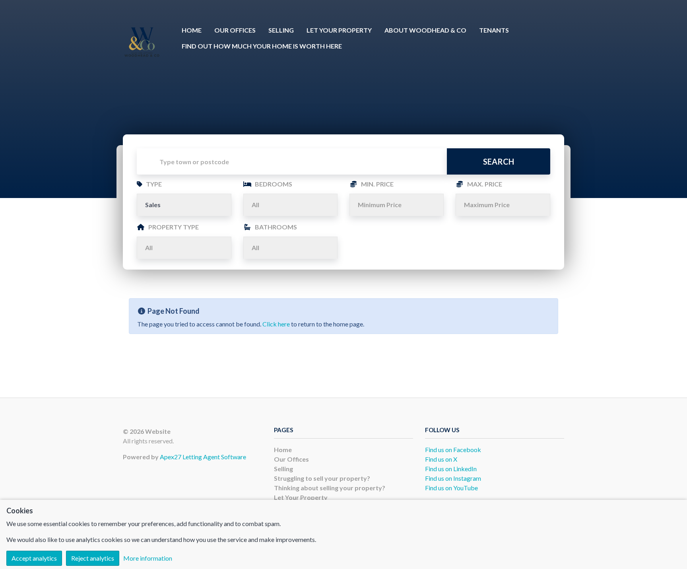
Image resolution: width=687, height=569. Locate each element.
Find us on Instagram (453, 478)
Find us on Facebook (453, 449)
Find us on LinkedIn (451, 468)
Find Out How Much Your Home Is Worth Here (262, 46)
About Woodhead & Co (425, 30)
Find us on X (441, 459)
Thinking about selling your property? (329, 487)
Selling (281, 30)
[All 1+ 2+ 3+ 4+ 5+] (290, 205)
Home (192, 30)
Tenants (494, 30)
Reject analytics (92, 558)
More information (147, 558)
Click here (276, 324)
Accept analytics (34, 558)
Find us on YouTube (451, 487)
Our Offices (235, 30)
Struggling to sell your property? (322, 478)
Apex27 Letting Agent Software (203, 456)
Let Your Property (339, 30)
